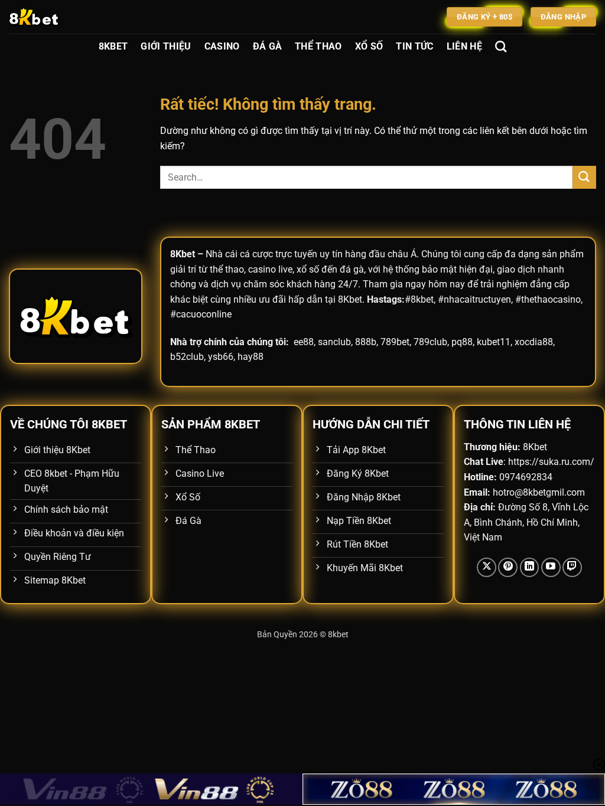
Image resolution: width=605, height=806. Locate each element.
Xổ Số (369, 46)
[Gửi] (584, 177)
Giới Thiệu (166, 46)
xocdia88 (534, 342)
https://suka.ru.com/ (551, 461)
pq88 (462, 342)
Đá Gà (267, 46)
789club (430, 342)
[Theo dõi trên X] (486, 567)
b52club (187, 356)
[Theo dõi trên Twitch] (572, 567)
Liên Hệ (464, 46)
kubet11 (493, 342)
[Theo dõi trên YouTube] (551, 567)
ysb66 (220, 356)
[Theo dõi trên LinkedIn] (529, 567)
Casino (222, 46)
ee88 (304, 342)
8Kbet (113, 46)
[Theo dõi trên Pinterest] (508, 567)
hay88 (251, 356)
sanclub (334, 342)
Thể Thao (318, 46)
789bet (394, 342)
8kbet (338, 635)
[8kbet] (68, 17)
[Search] (500, 46)
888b (365, 342)
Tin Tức (414, 46)
